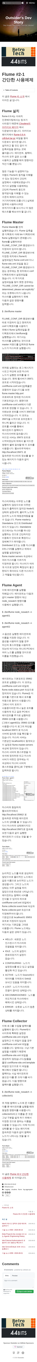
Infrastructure (9, 1187)
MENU (31, 3)
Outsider (21, 1357)
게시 (7, 1195)
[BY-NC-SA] (8, 1192)
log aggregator (28, 1189)
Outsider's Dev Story (19, 20)
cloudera (14, 1189)
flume (20, 1189)
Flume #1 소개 (17, 96)
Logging (7, 1189)
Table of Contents (11, 90)
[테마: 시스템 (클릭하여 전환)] (23, 3)
